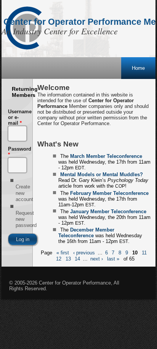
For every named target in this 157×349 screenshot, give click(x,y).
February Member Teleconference (109, 193)
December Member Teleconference (86, 232)
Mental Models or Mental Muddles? (101, 174)
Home (138, 68)
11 (144, 253)
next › (96, 259)
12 (58, 259)
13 (68, 259)
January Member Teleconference (108, 211)
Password (17, 152)
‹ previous (84, 253)
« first (62, 253)
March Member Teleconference (106, 156)
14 (77, 259)
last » (113, 259)
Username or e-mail (17, 117)
